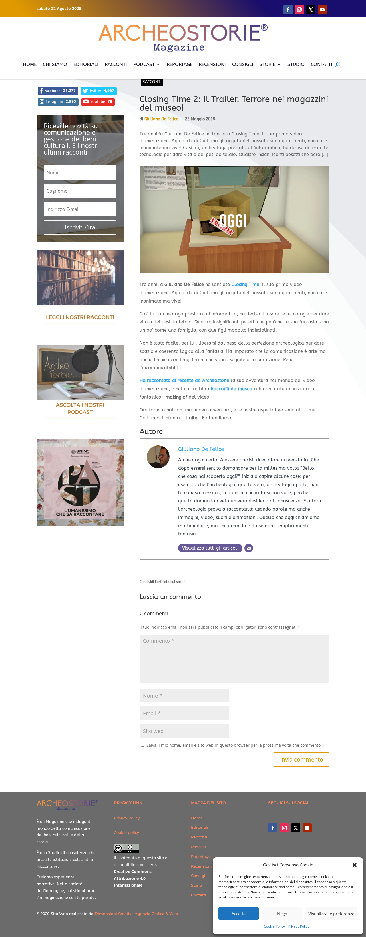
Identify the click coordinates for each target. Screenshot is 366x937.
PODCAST (144, 64)
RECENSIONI (212, 64)
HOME (30, 64)
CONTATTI (321, 64)
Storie (196, 885)
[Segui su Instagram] (299, 9)
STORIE (267, 64)
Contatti (198, 895)
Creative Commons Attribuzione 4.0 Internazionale (133, 878)
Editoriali (199, 827)
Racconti (152, 81)
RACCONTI (116, 64)
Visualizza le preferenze (331, 913)
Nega (282, 913)
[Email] (248, 548)
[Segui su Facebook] (288, 9)
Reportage (201, 856)
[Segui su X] (310, 9)
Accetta (239, 913)
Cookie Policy (274, 926)
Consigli (198, 875)
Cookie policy (126, 832)
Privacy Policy (298, 926)
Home (197, 818)
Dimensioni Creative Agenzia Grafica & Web (136, 913)
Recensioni (201, 866)
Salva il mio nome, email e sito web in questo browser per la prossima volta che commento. (234, 745)
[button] (354, 865)
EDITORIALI (85, 64)
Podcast (198, 846)
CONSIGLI (242, 64)
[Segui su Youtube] (322, 9)
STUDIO (296, 64)
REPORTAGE (179, 64)
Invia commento (301, 759)
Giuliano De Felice (161, 119)
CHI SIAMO (55, 64)
